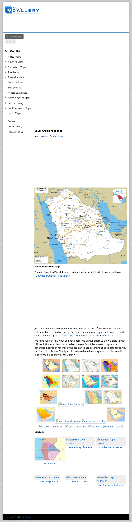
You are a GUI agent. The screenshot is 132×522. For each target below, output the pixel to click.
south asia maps (80, 481)
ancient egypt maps (49, 481)
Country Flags (15, 82)
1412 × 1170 (109, 335)
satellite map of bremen (111, 447)
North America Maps (19, 97)
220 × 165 (93, 335)
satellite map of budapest (111, 485)
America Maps (15, 61)
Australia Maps (16, 77)
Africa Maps (14, 56)
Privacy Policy (15, 131)
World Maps (14, 113)
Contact (12, 121)
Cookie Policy (15, 126)
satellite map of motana (80, 447)
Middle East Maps (17, 92)
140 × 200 (66, 335)
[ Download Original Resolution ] (52, 275)
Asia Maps (13, 72)
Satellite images (16, 103)
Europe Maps (15, 87)
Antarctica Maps (17, 67)
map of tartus (49, 463)
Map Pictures (25, 517)
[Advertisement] (63, 23)
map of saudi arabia (54, 136)
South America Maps (19, 108)
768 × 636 (79, 335)
